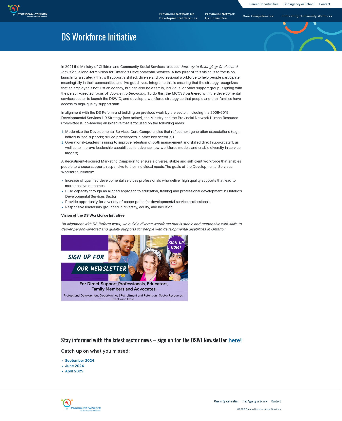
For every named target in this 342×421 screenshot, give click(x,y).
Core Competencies (258, 16)
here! (235, 340)
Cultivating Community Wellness (306, 16)
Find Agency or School (298, 4)
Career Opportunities (263, 4)
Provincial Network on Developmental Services (178, 16)
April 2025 (74, 371)
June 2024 (74, 366)
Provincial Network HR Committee (220, 16)
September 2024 (79, 360)
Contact (324, 4)
